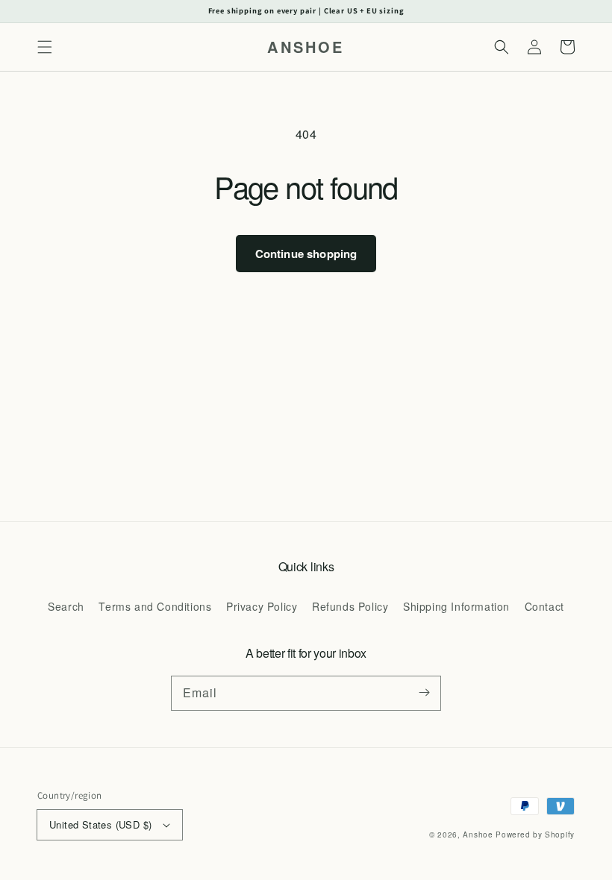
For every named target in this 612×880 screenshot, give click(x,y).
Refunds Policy (350, 606)
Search (66, 606)
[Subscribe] (424, 692)
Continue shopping (306, 253)
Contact (544, 606)
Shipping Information (456, 606)
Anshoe (478, 834)
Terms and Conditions (155, 606)
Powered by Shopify (535, 834)
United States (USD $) (100, 824)
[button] (44, 47)
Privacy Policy (261, 606)
